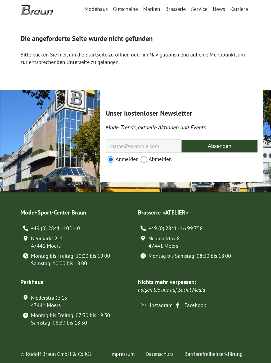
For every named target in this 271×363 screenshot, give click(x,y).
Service (199, 9)
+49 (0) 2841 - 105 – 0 (55, 228)
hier (62, 54)
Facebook (194, 305)
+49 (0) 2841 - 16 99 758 (175, 228)
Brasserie (175, 9)
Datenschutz (160, 354)
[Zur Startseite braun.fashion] (36, 6)
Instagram (160, 305)
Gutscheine (125, 9)
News (219, 9)
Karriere (239, 9)
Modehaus (96, 9)
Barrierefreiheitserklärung (213, 354)
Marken (151, 9)
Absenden (219, 146)
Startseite (96, 54)
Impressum (122, 354)
